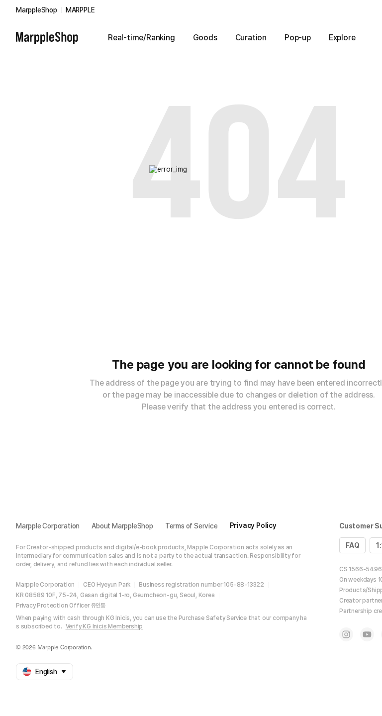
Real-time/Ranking (141, 37)
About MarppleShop (122, 526)
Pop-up (298, 37)
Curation (251, 37)
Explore (342, 37)
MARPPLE (80, 10)
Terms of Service (191, 526)
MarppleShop (36, 10)
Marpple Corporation (48, 526)
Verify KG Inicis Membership (104, 626)
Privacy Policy (253, 525)
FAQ (352, 545)
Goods (205, 37)
